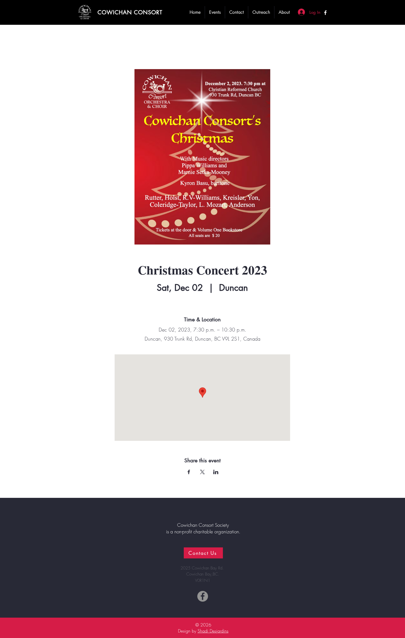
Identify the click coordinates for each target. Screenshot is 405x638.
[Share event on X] (202, 472)
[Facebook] (325, 13)
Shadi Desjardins (213, 631)
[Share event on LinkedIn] (215, 472)
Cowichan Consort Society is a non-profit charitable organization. (203, 528)
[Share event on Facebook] (188, 472)
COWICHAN (116, 12)
